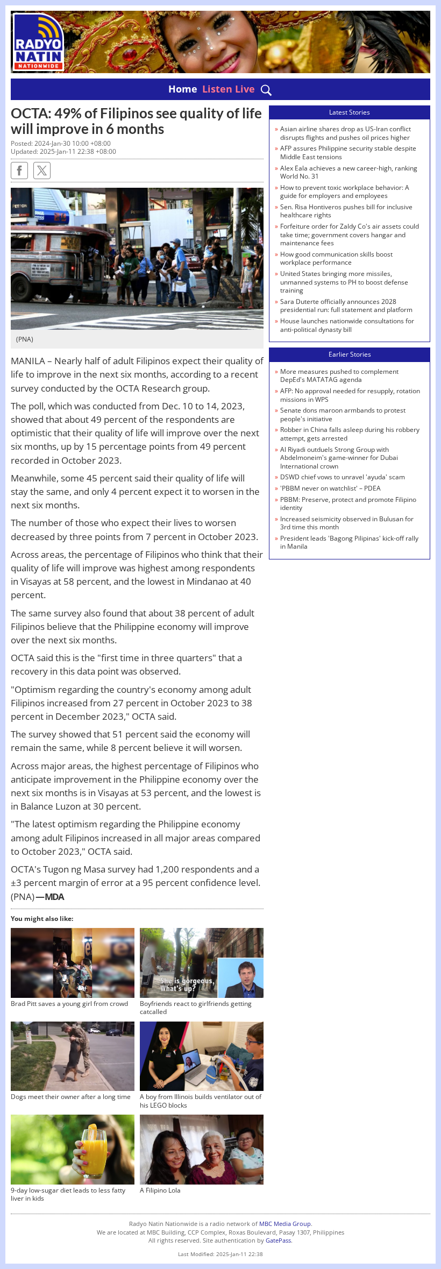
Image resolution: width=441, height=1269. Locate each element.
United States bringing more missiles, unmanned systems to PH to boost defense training (344, 282)
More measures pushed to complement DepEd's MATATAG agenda (339, 376)
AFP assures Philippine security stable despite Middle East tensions (348, 152)
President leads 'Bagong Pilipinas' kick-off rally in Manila (349, 542)
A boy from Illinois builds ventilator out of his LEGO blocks (200, 1101)
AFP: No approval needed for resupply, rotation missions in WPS (350, 395)
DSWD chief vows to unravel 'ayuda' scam (342, 476)
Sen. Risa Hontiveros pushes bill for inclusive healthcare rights (346, 211)
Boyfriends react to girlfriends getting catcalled (196, 1008)
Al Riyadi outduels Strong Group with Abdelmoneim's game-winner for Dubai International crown (339, 458)
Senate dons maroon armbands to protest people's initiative (343, 414)
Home (182, 88)
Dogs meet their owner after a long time (71, 1096)
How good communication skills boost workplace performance (336, 258)
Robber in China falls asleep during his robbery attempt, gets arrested (349, 434)
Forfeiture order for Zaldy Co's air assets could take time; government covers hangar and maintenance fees (349, 234)
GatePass (278, 1240)
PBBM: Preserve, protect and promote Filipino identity (348, 504)
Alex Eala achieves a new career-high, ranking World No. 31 (348, 172)
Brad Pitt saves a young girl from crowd (69, 1003)
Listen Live (228, 88)
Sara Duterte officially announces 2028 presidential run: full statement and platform (346, 306)
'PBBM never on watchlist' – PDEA (330, 488)
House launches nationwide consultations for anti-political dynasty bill (347, 325)
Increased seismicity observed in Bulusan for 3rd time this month (347, 523)
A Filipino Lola (160, 1190)
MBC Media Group (285, 1224)
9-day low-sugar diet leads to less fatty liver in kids (68, 1194)
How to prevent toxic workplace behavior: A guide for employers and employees (344, 192)
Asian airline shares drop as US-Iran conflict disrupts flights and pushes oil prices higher (345, 133)
